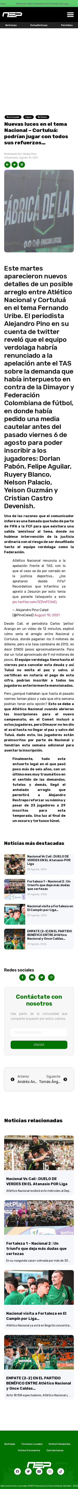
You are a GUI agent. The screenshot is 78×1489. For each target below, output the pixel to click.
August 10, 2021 (47, 615)
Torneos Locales (31, 1444)
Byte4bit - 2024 (70, 1486)
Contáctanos (54, 1450)
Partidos (67, 25)
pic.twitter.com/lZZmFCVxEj (34, 602)
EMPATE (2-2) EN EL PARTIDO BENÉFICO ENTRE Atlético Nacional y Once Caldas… (49, 934)
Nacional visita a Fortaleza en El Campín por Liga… (50, 908)
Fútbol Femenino (60, 1444)
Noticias (11, 25)
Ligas (28, 117)
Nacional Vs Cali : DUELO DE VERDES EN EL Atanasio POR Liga (49, 860)
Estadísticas (38, 25)
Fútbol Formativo (29, 1450)
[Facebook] (17, 1471)
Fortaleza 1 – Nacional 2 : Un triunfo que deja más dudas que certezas (49, 885)
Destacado (13, 117)
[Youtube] (39, 1471)
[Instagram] (50, 1471)
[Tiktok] (60, 1471)
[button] (70, 14)
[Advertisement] (39, 69)
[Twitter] (28, 1471)
